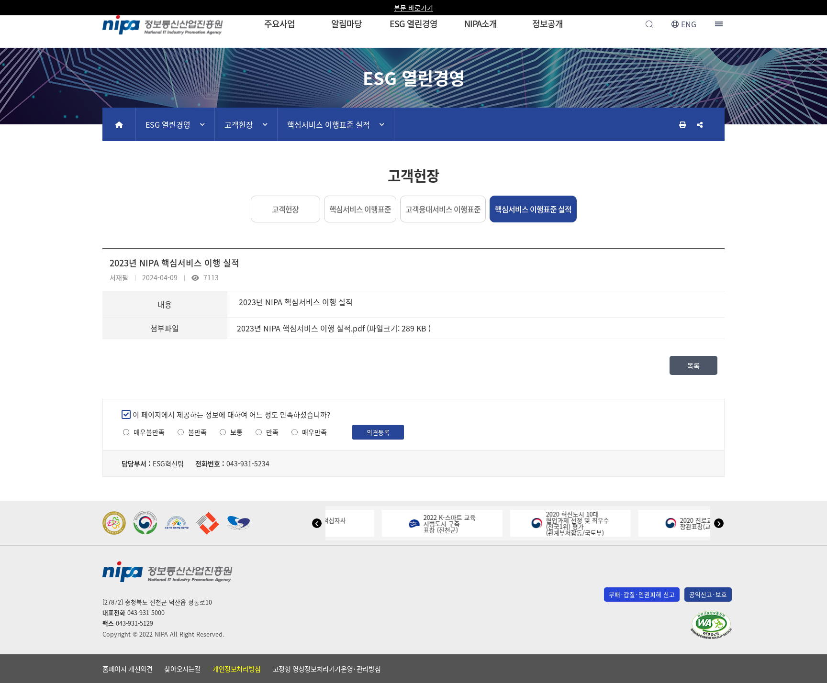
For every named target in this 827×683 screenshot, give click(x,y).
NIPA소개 (480, 23)
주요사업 (279, 23)
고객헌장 (238, 124)
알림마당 (346, 23)
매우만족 (314, 432)
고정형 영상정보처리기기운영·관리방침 (326, 668)
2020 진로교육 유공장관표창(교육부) (450, 523)
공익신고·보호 (708, 594)
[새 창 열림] (114, 523)
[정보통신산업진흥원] (162, 23)
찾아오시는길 (182, 668)
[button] (317, 523)
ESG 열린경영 (413, 23)
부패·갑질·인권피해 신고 (642, 594)
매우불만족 (149, 432)
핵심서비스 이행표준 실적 (328, 124)
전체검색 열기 (649, 24)
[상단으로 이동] (810, 671)
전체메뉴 (720, 24)
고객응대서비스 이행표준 (443, 209)
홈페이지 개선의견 (127, 668)
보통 (236, 432)
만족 (272, 432)
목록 (693, 365)
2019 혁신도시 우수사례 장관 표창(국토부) (706, 523)
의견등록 (378, 432)
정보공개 (547, 23)
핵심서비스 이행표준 (360, 209)
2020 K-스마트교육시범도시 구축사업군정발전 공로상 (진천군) (578, 523)
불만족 (197, 432)
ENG (688, 24)
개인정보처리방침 (236, 668)
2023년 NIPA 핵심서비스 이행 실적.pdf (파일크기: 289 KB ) (334, 328)
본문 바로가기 (413, 7)
